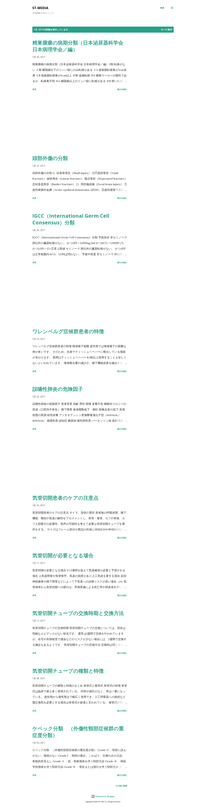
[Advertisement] (79, 123)
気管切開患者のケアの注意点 (65, 497)
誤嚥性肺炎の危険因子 (57, 389)
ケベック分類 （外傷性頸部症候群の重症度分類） (78, 732)
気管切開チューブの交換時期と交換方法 (78, 613)
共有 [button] (34, 89)
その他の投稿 (121, 785)
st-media (40, 7)
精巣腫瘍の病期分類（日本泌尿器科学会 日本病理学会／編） (77, 46)
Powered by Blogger (105, 796)
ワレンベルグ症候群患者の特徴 (68, 331)
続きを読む (122, 89)
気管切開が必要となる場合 (62, 555)
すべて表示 (166, 29)
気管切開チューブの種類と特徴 (68, 670)
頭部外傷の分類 (50, 158)
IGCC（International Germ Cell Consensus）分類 (70, 219)
